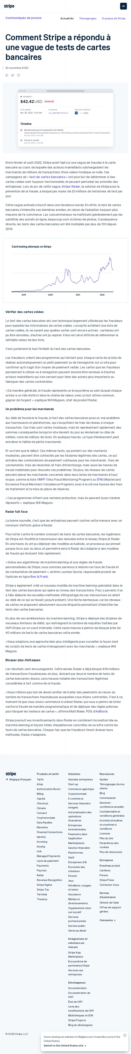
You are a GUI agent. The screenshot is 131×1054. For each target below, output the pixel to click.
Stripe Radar (71, 186)
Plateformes (75, 852)
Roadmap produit (110, 865)
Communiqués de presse (23, 18)
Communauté (108, 798)
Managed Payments (48, 856)
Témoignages (88, 18)
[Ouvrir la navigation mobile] (123, 6)
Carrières (105, 870)
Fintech (72, 876)
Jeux (71, 880)
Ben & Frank (39, 576)
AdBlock (101, 711)
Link (39, 851)
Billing (40, 793)
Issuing (41, 846)
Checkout (42, 803)
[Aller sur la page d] (9, 774)
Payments (43, 865)
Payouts (42, 870)
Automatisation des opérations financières (80, 816)
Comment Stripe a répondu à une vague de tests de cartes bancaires (58, 47)
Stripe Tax (43, 889)
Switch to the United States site (63, 1045)
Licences (105, 833)
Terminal (42, 894)
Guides (104, 779)
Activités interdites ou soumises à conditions (111, 824)
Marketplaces (76, 843)
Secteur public (76, 925)
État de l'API (75, 1001)
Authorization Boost (49, 789)
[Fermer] (124, 1036)
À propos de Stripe (114, 18)
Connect (42, 813)
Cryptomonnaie (46, 817)
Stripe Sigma (44, 884)
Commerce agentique (81, 789)
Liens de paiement (48, 860)
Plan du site (106, 838)
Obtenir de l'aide (109, 902)
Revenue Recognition (49, 880)
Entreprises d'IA (77, 862)
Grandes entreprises (80, 779)
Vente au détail (77, 930)
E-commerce (75, 798)
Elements (42, 827)
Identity (41, 837)
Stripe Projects (77, 1020)
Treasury (42, 899)
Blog (102, 793)
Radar (40, 875)
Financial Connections (49, 832)
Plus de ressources (111, 852)
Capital (41, 798)
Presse (104, 875)
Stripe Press (107, 880)
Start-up (73, 784)
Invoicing (42, 841)
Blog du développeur (80, 1025)
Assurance (74, 894)
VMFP (41, 479)
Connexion (106, 920)
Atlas (40, 784)
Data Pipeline (44, 822)
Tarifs (40, 779)
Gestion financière (79, 847)
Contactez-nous (109, 884)
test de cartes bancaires (47, 177)
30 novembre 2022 (16, 67)
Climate (41, 808)
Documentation (77, 988)
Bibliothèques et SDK (80, 1015)
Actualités (67, 18)
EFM (100, 479)
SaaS (71, 857)
